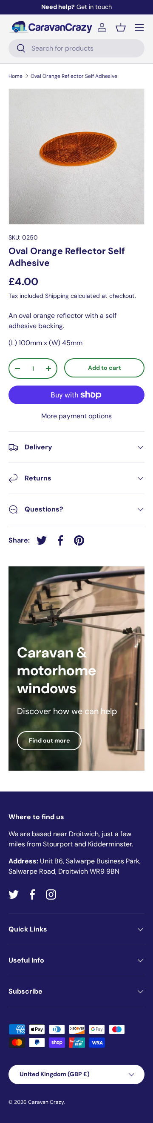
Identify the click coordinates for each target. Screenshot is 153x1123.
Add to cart (104, 367)
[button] (120, 27)
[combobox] (76, 48)
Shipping (57, 296)
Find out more (49, 740)
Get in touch (94, 7)
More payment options (76, 415)
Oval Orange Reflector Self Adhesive (74, 76)
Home (15, 76)
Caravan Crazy (46, 1102)
